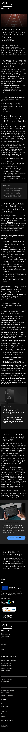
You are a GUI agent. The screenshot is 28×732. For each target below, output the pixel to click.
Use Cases (4, 703)
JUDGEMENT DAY (17, 474)
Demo (2, 652)
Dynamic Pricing (5, 681)
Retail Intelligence (7, 720)
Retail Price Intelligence (7, 668)
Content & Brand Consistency (8, 660)
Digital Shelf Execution (8, 675)
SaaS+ (19, 568)
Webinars (3, 713)
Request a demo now (16, 537)
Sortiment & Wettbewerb (7, 695)
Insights (4, 699)
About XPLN (4, 647)
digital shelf (10, 222)
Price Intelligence (5, 692)
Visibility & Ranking (6, 665)
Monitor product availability (11, 356)
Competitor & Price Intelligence (11, 686)
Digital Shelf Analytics (8, 656)
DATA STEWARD (15, 472)
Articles (3, 708)
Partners (3, 644)
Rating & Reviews (5, 670)
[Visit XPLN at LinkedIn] (2, 582)
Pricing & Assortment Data (7, 690)
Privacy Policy (4, 725)
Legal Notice (4, 726)
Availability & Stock (6, 663)
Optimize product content (10, 349)
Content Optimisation (6, 679)
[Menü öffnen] (25, 4)
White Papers (4, 711)
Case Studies (4, 706)
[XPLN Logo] (6, 3)
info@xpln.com (5, 640)
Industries (3, 716)
